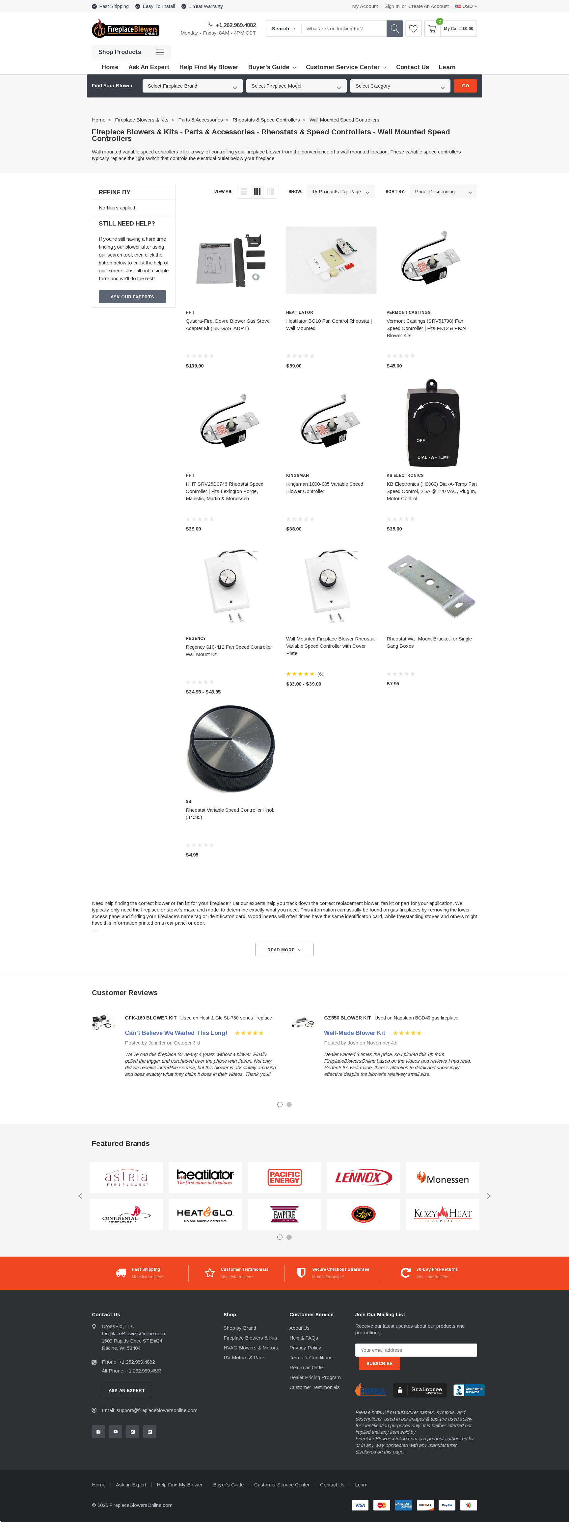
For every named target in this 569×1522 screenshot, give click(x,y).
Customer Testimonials (314, 1387)
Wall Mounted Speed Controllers (344, 119)
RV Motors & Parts (244, 1357)
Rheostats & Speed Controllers (266, 119)
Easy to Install (159, 6)
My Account (365, 6)
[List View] (244, 191)
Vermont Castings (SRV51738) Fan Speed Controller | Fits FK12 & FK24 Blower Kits (426, 328)
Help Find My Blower (180, 1484)
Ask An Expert (127, 1390)
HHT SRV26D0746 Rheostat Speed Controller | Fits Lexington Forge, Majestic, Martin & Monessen (224, 491)
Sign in (392, 6)
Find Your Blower (112, 85)
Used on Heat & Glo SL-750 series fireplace (226, 1017)
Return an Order (306, 1367)
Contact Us (332, 1484)
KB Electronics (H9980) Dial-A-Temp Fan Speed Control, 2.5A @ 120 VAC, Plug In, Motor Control (432, 491)
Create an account (428, 6)
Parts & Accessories (200, 119)
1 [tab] (280, 1104)
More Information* (148, 1277)
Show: (295, 191)
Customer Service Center (343, 67)
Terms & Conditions (311, 1357)
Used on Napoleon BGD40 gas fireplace (416, 1017)
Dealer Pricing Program (315, 1377)
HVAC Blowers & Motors (251, 1347)
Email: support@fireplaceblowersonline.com (150, 1410)
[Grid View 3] (257, 191)
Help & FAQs (303, 1338)
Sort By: (395, 191)
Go (465, 85)
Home (98, 119)
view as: (223, 191)
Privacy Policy (305, 1347)
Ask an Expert (131, 1484)
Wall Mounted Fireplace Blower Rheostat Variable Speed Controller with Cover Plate (330, 646)
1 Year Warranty (206, 6)
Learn (361, 1484)
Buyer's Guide (268, 67)
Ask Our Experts (132, 296)
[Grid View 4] (270, 191)
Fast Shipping (114, 6)
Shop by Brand (240, 1328)
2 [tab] (289, 1104)
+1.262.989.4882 (235, 25)
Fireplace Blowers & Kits (142, 119)
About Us (299, 1328)
